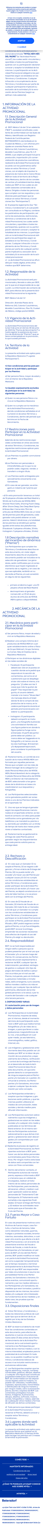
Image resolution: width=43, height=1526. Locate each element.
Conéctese (21, 1460)
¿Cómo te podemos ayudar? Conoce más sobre (21, 1485)
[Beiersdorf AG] (9, 1500)
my (21, 1494)
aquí (31, 12)
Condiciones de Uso (21, 1471)
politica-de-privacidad (16, 1474)
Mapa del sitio (22, 1478)
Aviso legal (32, 1474)
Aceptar (21, 41)
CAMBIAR (22, 47)
